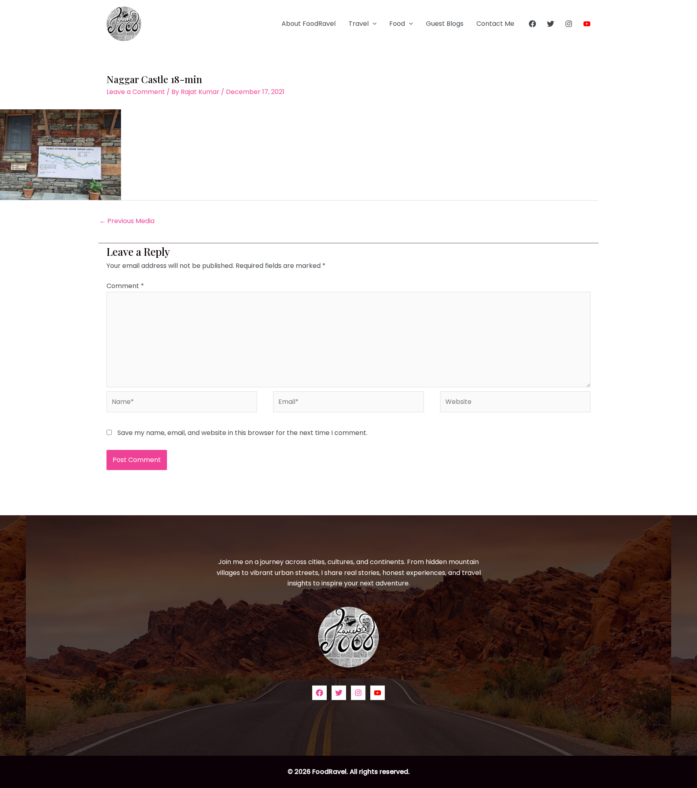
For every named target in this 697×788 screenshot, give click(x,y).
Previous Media (126, 221)
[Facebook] (532, 23)
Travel (358, 23)
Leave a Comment (135, 91)
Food (397, 23)
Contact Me (495, 23)
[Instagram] (568, 23)
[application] (373, 24)
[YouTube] (587, 23)
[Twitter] (550, 23)
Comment (125, 286)
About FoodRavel (309, 23)
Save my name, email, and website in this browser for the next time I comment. (242, 432)
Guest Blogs (444, 23)
